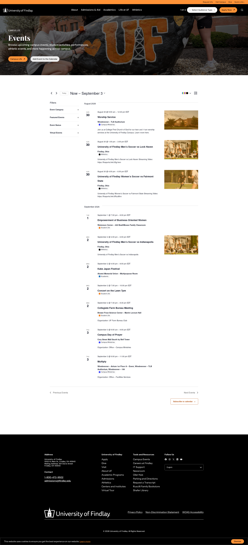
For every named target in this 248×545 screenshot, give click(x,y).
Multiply (102, 361)
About (74, 9)
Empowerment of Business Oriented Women (122, 220)
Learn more (85, 541)
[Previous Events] (51, 93)
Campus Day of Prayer (110, 334)
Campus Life (16, 59)
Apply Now (227, 10)
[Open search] (242, 10)
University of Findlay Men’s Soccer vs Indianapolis (125, 242)
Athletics (137, 9)
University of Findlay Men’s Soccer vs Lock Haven (125, 146)
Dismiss (237, 541)
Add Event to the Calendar (45, 59)
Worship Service (107, 117)
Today (64, 93)
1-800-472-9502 (53, 477)
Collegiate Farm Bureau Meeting (115, 308)
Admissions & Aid (90, 9)
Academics (109, 9)
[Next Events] (56, 93)
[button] (186, 93)
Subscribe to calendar (183, 401)
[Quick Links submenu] (244, 2)
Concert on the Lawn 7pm (112, 290)
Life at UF (124, 9)
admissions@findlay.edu (57, 480)
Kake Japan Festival (109, 268)
